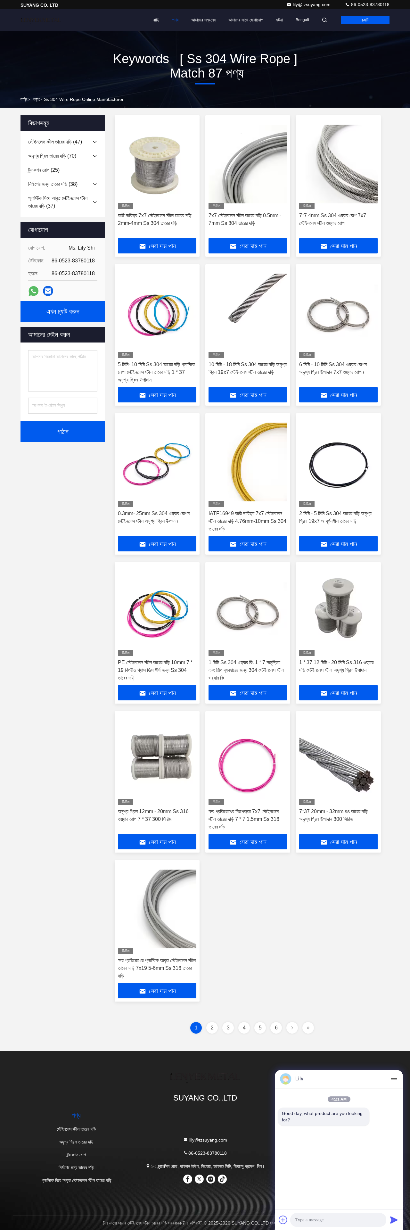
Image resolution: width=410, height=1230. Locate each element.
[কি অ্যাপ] (33, 291)
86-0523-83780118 (370, 4)
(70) (52, 156)
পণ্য (175, 19)
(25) (44, 170)
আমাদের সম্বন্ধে (203, 19)
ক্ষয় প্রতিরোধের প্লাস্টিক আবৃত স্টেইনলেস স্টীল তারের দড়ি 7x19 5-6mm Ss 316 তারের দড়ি (157, 968)
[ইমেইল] (48, 291)
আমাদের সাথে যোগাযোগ (245, 19)
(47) (55, 141)
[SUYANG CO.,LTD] (40, 20)
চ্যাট (365, 19)
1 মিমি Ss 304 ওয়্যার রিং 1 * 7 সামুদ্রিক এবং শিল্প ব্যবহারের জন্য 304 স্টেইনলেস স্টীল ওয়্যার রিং (246, 670)
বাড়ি (156, 19)
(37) (57, 202)
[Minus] (394, 1079)
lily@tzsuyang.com (312, 4)
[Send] (394, 1220)
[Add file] (283, 1220)
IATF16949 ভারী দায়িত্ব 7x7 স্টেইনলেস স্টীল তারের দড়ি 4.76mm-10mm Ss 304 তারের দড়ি (247, 521)
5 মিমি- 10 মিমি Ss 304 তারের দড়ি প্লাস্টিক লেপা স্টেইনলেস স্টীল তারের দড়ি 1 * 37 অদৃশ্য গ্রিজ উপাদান (156, 372)
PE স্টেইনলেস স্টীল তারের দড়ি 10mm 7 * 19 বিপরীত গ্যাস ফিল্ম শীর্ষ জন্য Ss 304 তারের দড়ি (155, 670)
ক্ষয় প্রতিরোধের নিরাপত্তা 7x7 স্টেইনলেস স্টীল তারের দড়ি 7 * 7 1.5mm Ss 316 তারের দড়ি (244, 819)
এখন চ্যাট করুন (62, 311)
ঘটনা (279, 19)
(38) (53, 184)
